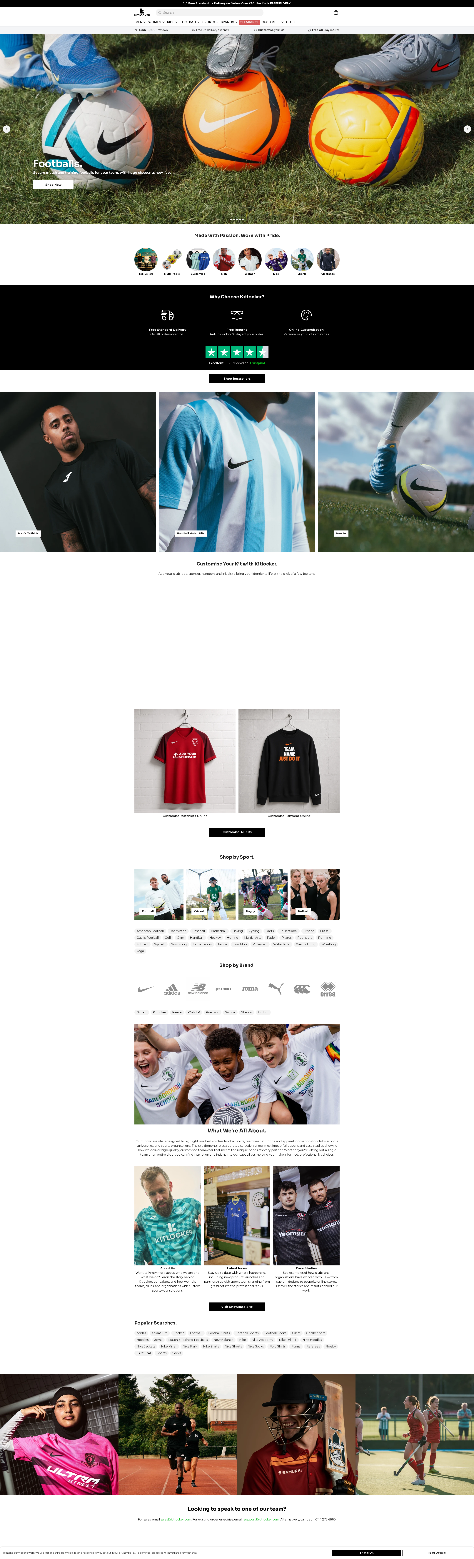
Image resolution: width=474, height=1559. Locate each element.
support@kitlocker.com (261, 1519)
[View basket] (336, 12)
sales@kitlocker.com (176, 1519)
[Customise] (237, 642)
